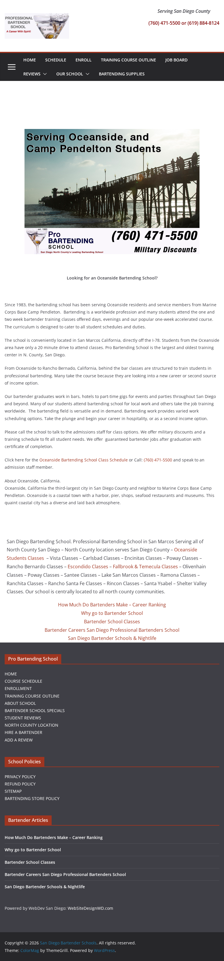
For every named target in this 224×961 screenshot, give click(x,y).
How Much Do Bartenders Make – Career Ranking (112, 604)
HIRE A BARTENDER (23, 732)
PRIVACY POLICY (20, 776)
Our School (69, 74)
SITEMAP (13, 791)
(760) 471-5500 (158, 460)
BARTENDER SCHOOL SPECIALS (35, 710)
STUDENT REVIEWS (23, 718)
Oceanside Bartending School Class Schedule (83, 460)
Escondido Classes (88, 566)
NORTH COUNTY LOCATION (31, 725)
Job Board (176, 60)
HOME (11, 674)
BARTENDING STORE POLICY (32, 798)
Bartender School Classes (112, 621)
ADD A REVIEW (19, 740)
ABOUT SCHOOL (20, 703)
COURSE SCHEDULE (23, 681)
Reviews (32, 74)
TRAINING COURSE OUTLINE (32, 696)
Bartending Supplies (122, 74)
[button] (44, 74)
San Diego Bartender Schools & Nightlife (112, 638)
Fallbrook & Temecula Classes (145, 566)
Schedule (55, 60)
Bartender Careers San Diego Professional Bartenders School (112, 630)
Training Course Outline (128, 60)
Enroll (84, 60)
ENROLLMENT (18, 688)
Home (29, 60)
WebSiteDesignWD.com (90, 908)
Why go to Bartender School (112, 613)
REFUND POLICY (20, 784)
